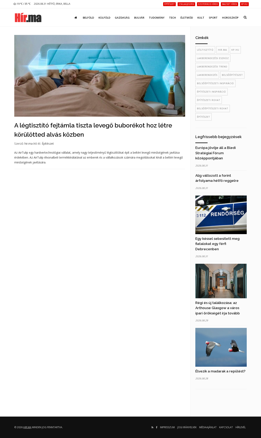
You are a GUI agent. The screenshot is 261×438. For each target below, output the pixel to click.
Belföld (88, 17)
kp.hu (235, 49)
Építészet (48, 143)
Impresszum (167, 427)
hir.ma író (30, 143)
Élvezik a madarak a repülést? (220, 371)
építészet (203, 116)
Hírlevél (241, 427)
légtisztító (205, 49)
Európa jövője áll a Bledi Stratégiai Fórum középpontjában (215, 153)
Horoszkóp (230, 17)
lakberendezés (207, 74)
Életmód (186, 17)
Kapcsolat (226, 427)
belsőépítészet (232, 74)
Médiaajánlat (208, 427)
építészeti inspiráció (211, 91)
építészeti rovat (208, 100)
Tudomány (157, 17)
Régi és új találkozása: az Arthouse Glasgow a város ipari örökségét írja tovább (217, 308)
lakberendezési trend (212, 66)
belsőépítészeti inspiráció (215, 83)
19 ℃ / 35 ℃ (23, 4)
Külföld (104, 17)
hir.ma (222, 49)
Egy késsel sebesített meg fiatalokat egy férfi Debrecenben (217, 244)
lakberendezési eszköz (213, 58)
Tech (172, 17)
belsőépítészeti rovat (212, 108)
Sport (213, 17)
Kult (200, 17)
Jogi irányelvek (187, 427)
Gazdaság (122, 17)
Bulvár (139, 17)
